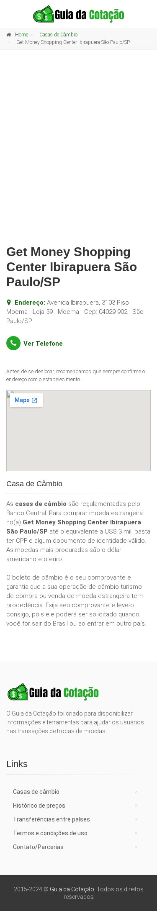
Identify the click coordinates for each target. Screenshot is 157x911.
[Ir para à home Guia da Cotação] (78, 14)
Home (21, 35)
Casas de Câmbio (58, 35)
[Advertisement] (78, 153)
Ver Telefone (43, 343)
